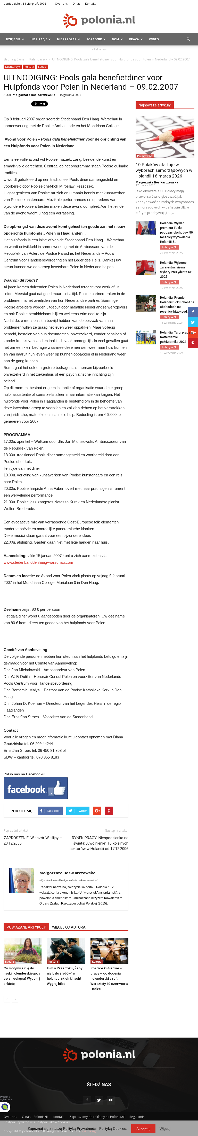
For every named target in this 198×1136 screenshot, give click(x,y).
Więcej (165, 1128)
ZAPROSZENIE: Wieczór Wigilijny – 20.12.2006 (33, 841)
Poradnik (94, 39)
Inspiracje (38, 39)
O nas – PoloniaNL (35, 1117)
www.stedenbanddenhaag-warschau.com (38, 562)
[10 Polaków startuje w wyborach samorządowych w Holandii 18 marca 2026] (165, 137)
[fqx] (9, 1107)
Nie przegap (66, 39)
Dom (115, 39)
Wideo (154, 39)
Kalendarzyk (38, 59)
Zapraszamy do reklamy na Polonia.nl (97, 1117)
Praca (134, 39)
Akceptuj (143, 1129)
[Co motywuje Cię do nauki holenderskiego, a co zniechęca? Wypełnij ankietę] (23, 951)
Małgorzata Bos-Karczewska (34, 95)
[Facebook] (87, 1100)
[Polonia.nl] (99, 20)
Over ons (61, 3)
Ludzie (42, 66)
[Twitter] (99, 1100)
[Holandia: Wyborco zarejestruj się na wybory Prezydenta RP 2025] (146, 267)
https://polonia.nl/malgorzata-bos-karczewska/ (68, 880)
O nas (76, 3)
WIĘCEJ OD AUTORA (69, 927)
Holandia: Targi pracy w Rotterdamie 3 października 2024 (176, 337)
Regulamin (137, 1117)
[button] (188, 39)
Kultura (29, 66)
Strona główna (14, 59)
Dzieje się (13, 39)
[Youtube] (111, 1100)
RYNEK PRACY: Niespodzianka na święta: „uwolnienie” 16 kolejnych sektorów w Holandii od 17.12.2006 (99, 843)
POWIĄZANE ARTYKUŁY (26, 927)
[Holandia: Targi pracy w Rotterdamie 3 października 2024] (146, 337)
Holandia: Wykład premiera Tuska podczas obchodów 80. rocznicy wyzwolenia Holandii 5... (177, 232)
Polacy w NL (145, 156)
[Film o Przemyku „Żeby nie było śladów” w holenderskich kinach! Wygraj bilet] (66, 951)
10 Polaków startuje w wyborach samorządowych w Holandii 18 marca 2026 (164, 170)
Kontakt (90, 3)
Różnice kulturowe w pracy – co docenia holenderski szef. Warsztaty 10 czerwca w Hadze (109, 978)
